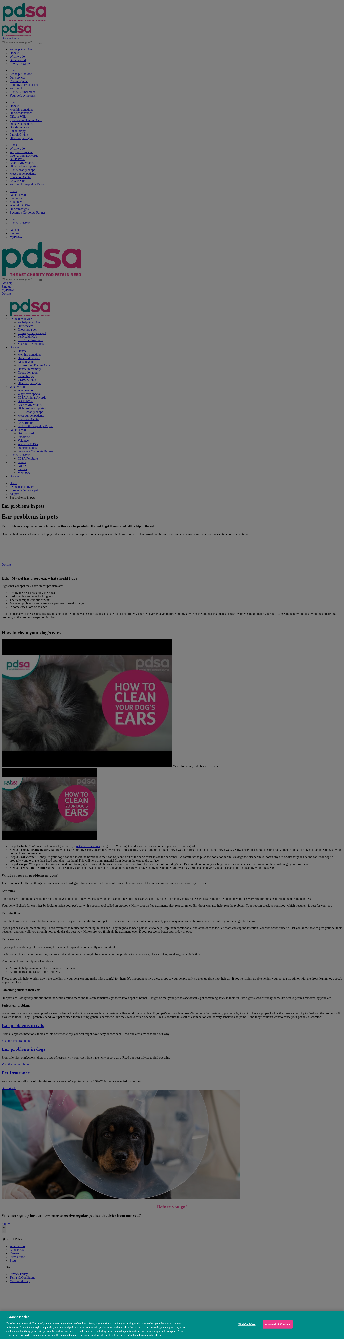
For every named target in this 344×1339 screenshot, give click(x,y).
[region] (172, 1325)
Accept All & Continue (277, 1324)
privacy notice (24, 1334)
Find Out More (247, 1324)
